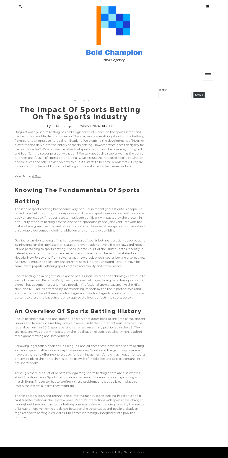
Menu (207, 6)
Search (20, 6)
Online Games (80, 100)
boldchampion (64, 126)
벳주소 (36, 176)
